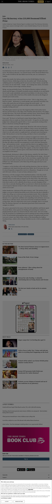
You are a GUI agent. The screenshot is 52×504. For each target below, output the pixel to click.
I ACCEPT (7, 501)
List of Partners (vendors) (6, 498)
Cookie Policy (30, 489)
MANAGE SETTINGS (19, 501)
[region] (26, 492)
